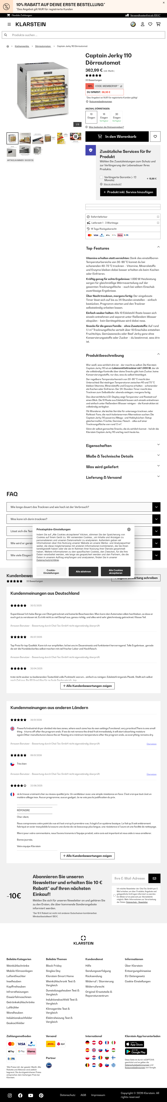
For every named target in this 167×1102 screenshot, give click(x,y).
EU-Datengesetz (135, 976)
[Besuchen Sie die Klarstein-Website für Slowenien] (107, 1065)
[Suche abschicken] (5, 35)
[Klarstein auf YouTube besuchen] (30, 1095)
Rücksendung (93, 976)
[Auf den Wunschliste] (155, 136)
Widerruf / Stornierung (99, 981)
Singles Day (53, 970)
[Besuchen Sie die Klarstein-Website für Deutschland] (87, 1043)
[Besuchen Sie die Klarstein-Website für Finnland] (113, 1058)
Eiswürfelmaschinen (19, 997)
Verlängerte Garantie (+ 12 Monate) (120, 179)
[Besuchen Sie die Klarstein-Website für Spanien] (87, 1050)
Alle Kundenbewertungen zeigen (89, 686)
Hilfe (88, 965)
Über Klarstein (134, 965)
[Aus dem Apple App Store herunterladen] (134, 1044)
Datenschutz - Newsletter (137, 902)
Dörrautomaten (43, 46)
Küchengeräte (22, 46)
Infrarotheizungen (17, 991)
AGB (83, 1095)
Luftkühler (13, 1007)
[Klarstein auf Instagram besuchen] (10, 1095)
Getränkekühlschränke (21, 1002)
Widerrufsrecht (94, 986)
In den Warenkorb (120, 136)
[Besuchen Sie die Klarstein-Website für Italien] (113, 1043)
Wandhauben (15, 1012)
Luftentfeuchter (16, 976)
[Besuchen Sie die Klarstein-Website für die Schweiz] (100, 1043)
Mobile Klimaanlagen (20, 970)
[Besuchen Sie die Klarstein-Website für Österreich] (94, 1043)
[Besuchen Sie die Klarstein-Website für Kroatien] (94, 1058)
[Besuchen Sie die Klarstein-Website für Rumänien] (100, 1058)
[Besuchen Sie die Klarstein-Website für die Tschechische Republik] (107, 1050)
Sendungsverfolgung (98, 970)
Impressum (98, 1095)
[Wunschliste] (150, 24)
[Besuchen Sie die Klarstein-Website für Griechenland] (113, 1065)
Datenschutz (67, 1095)
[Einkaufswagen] (158, 24)
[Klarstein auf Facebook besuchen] (20, 1095)
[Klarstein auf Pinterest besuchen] (41, 1095)
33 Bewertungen (93, 80)
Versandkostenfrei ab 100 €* (145, 15)
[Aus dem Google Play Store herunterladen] (136, 1051)
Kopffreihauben (16, 986)
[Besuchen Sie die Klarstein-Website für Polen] (87, 1058)
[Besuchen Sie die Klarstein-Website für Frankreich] (107, 1043)
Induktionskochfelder (19, 1017)
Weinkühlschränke (18, 965)
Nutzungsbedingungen (135, 1067)
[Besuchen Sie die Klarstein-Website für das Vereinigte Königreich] (94, 1050)
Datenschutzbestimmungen (137, 1065)
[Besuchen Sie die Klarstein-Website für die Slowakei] (100, 1050)
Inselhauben (14, 981)
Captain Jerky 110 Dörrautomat (72, 46)
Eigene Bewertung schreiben (137, 578)
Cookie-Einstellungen (138, 981)
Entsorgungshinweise (138, 970)
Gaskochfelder (16, 1023)
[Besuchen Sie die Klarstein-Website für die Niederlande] (94, 1065)
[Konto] (142, 24)
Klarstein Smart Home (60, 976)
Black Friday (53, 965)
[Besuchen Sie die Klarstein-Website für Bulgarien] (107, 1058)
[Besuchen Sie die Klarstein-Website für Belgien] (87, 1065)
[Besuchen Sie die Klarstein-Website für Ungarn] (113, 1050)
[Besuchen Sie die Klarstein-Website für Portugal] (100, 1065)
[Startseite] (11, 46)
